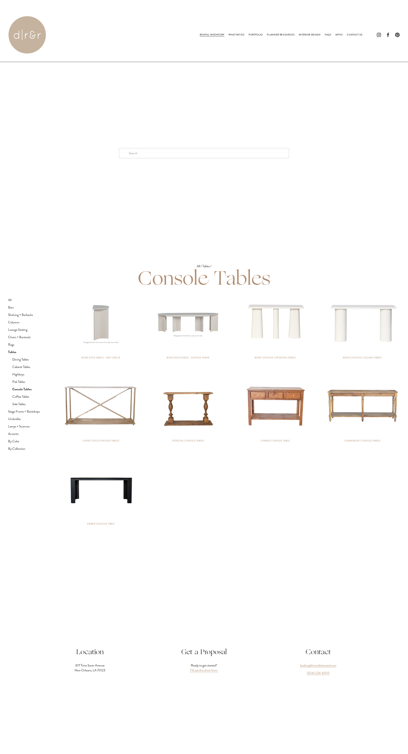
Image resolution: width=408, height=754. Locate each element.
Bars (11, 307)
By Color (13, 441)
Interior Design (310, 34)
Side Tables (19, 404)
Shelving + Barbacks (20, 315)
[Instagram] (378, 34)
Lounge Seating (17, 329)
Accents (13, 433)
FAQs (328, 34)
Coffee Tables (20, 396)
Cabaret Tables (21, 367)
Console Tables (22, 389)
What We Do (236, 34)
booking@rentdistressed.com (318, 665)
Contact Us (355, 34)
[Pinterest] (397, 34)
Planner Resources (281, 34)
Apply (339, 34)
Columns (13, 322)
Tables (206, 266)
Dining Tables (20, 359)
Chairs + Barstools (19, 337)
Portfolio (256, 34)
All (199, 266)
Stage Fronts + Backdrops (24, 411)
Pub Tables (18, 381)
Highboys (18, 374)
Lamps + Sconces (19, 426)
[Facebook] (388, 34)
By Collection (16, 448)
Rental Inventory (212, 34)
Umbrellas (14, 419)
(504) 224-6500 (318, 673)
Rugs (11, 344)
